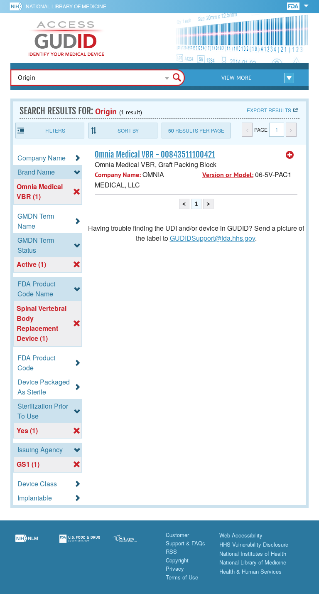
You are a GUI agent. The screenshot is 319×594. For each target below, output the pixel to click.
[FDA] (294, 5)
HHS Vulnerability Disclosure (253, 544)
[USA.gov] (133, 544)
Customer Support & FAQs (185, 539)
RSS (171, 551)
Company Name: (118, 174)
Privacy (175, 568)
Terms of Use (182, 577)
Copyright (177, 560)
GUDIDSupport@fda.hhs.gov (212, 238)
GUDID (66, 38)
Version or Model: (227, 174)
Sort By (128, 130)
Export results (269, 109)
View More (236, 77)
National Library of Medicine (66, 6)
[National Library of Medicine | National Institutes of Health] (26, 544)
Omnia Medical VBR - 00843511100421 (155, 155)
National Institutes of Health (252, 553)
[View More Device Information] (290, 155)
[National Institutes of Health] (18, 6)
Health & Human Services (250, 571)
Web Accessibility (241, 535)
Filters (55, 130)
